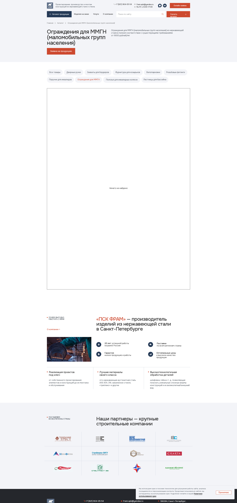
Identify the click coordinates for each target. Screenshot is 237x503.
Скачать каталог (173, 15)
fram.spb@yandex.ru (133, 501)
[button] (180, 5)
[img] (50, 5)
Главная (50, 23)
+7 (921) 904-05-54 (95, 501)
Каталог (60, 23)
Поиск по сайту (124, 14)
